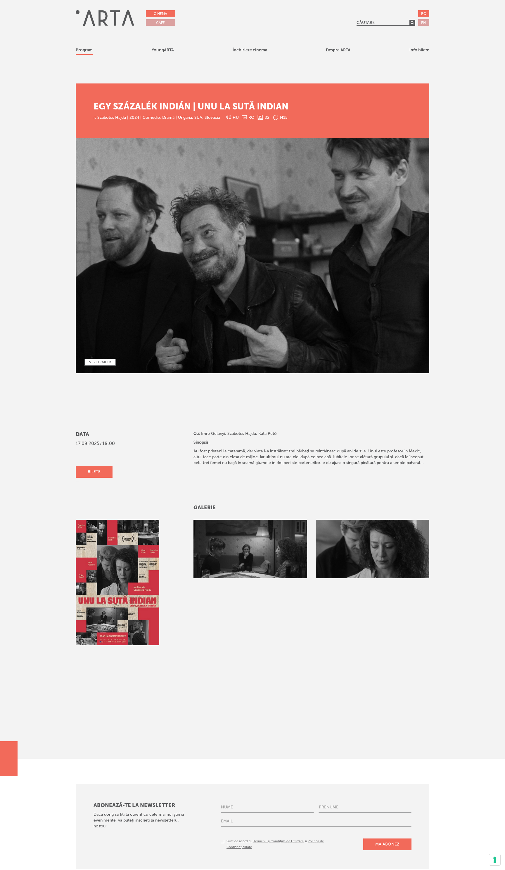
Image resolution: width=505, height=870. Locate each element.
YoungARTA (163, 50)
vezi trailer (100, 362)
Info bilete (419, 50)
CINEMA (160, 14)
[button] (163, 51)
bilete (94, 471)
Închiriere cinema (250, 50)
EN (423, 23)
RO (423, 14)
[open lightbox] (250, 549)
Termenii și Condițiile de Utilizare (278, 841)
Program (84, 50)
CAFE (160, 23)
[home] (105, 18)
